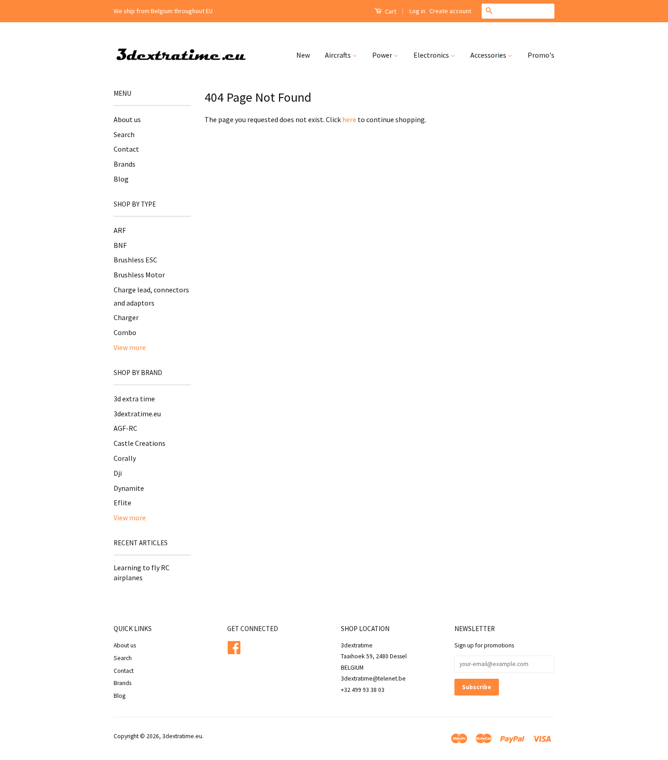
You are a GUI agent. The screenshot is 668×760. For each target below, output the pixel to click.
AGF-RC (125, 428)
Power (383, 54)
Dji (118, 473)
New (303, 54)
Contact (126, 148)
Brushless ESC (135, 259)
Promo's (541, 54)
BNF (120, 245)
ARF (120, 230)
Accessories (489, 54)
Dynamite (129, 488)
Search (124, 134)
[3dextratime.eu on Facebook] (234, 646)
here (349, 119)
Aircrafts (338, 54)
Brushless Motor (139, 274)
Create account (450, 11)
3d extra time (134, 398)
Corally (125, 458)
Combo (125, 332)
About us (127, 119)
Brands (124, 163)
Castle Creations (139, 443)
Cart (390, 11)
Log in (417, 11)
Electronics (432, 54)
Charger (126, 317)
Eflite (122, 502)
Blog (121, 178)
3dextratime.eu (137, 413)
